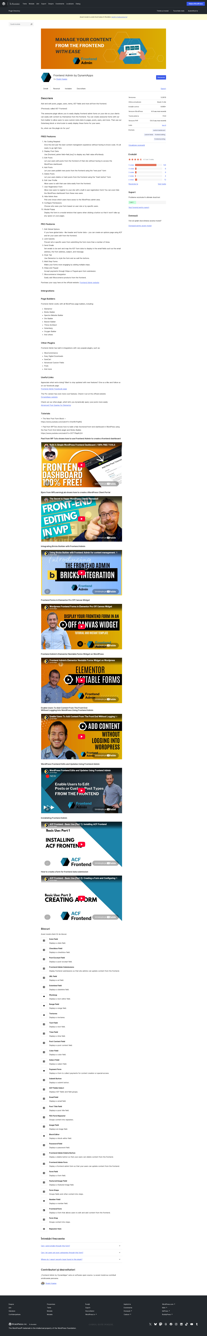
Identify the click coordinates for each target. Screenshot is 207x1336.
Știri (10, 1308)
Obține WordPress (196, 4)
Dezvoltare (81, 89)
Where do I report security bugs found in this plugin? (61, 1259)
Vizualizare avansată (137, 145)
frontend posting (159, 139)
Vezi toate (162, 184)
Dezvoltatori (89, 1311)
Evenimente (128, 1308)
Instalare (68, 89)
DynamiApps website (49, 397)
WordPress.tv (91, 1314)
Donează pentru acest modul (140, 226)
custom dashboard (159, 130)
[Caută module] (31, 24)
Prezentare (51, 1304)
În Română (32, 1324)
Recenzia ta (133, 184)
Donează (128, 1311)
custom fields (149, 134)
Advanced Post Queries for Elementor (56, 405)
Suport (163, 89)
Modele (50, 1314)
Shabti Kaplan (61, 79)
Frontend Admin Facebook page (54, 389)
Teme (49, 1308)
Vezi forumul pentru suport (139, 207)
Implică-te (127, 1304)
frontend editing (160, 134)
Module (49, 1311)
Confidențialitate (14, 1314)
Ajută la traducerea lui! (119, 17)
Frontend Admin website (89, 282)
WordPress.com (168, 1304)
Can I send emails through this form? (55, 1246)
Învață (87, 1304)
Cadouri (127, 1314)
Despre (11, 1304)
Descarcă (161, 77)
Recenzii (56, 89)
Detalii (45, 89)
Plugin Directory (14, 11)
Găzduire (12, 1311)
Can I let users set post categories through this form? (62, 1253)
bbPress (166, 1311)
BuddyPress (167, 1314)
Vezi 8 (164, 125)
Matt (164, 1308)
